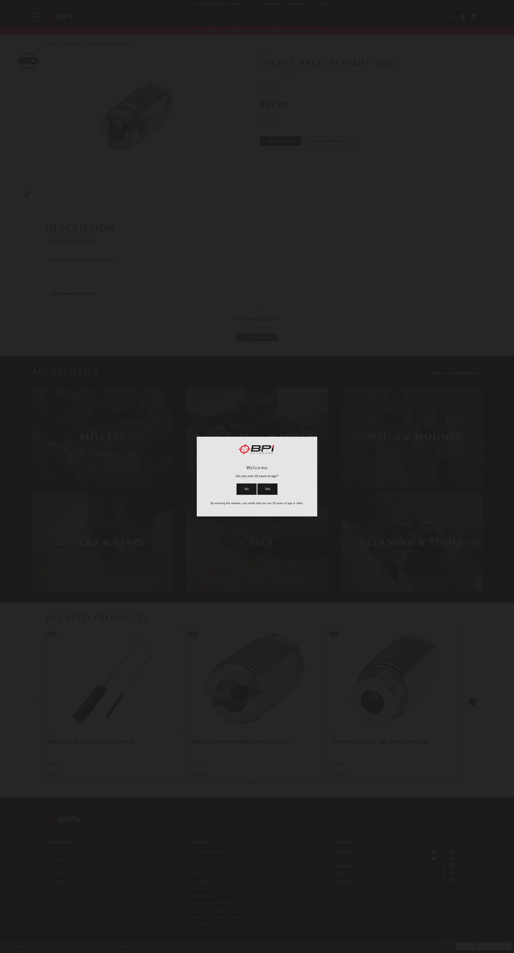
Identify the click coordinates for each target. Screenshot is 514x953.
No (247, 489)
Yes (267, 489)
